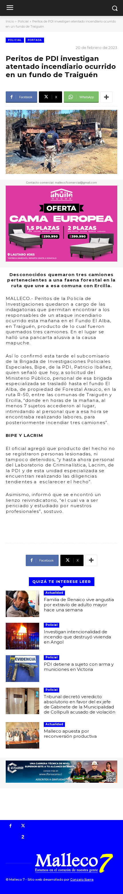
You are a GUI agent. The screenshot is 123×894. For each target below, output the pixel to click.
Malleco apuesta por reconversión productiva (70, 733)
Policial (23, 21)
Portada (35, 40)
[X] (23, 826)
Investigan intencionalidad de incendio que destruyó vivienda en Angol (77, 637)
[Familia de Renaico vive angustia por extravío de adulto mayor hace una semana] (22, 604)
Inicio (10, 21)
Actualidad (54, 593)
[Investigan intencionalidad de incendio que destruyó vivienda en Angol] (22, 636)
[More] (106, 97)
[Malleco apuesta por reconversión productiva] (22, 735)
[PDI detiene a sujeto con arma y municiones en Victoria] (22, 668)
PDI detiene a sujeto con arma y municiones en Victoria (79, 666)
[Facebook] (10, 826)
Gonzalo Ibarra (82, 879)
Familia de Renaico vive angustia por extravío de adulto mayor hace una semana (79, 605)
